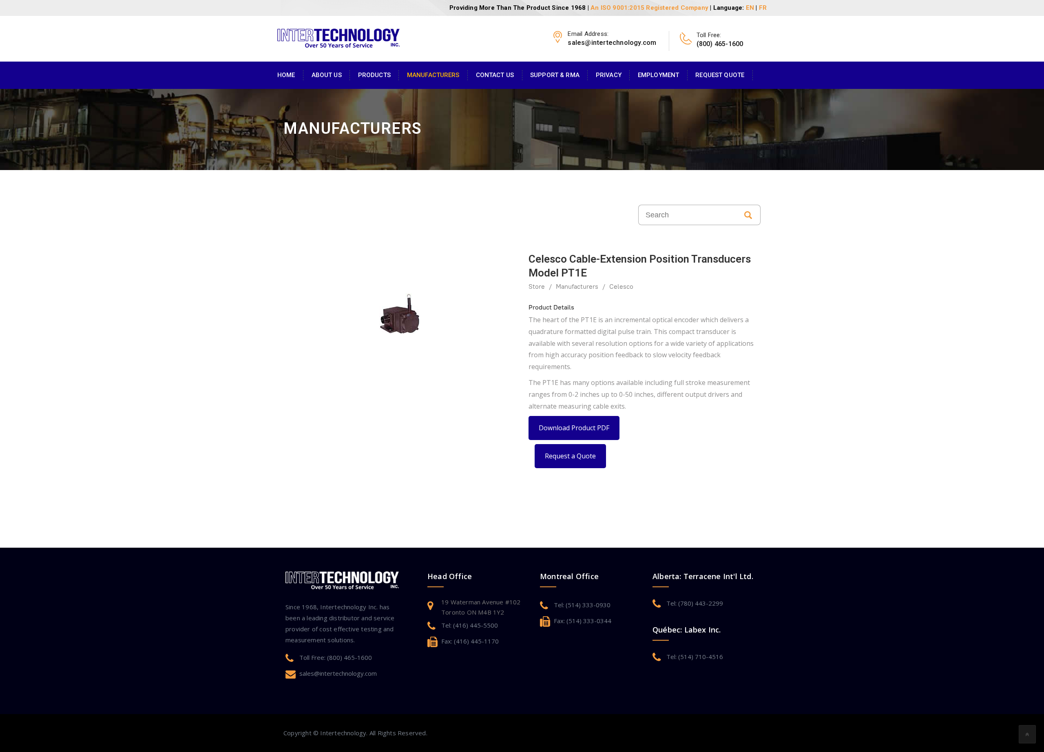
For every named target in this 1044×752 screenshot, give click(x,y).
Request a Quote (570, 455)
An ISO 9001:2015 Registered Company (649, 7)
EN (750, 7)
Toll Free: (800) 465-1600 (335, 657)
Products (374, 75)
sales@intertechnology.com (338, 673)
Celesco (621, 286)
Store (537, 286)
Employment (658, 75)
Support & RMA (555, 75)
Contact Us (495, 75)
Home (286, 75)
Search (748, 215)
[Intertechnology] (338, 37)
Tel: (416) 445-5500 (469, 625)
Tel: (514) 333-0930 (582, 605)
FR (763, 7)
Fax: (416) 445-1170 (470, 641)
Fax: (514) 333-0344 (582, 621)
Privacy (609, 75)
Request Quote (719, 75)
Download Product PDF (574, 427)
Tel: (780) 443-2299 (694, 603)
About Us (327, 75)
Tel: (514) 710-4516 (694, 656)
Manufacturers (433, 75)
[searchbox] (687, 215)
